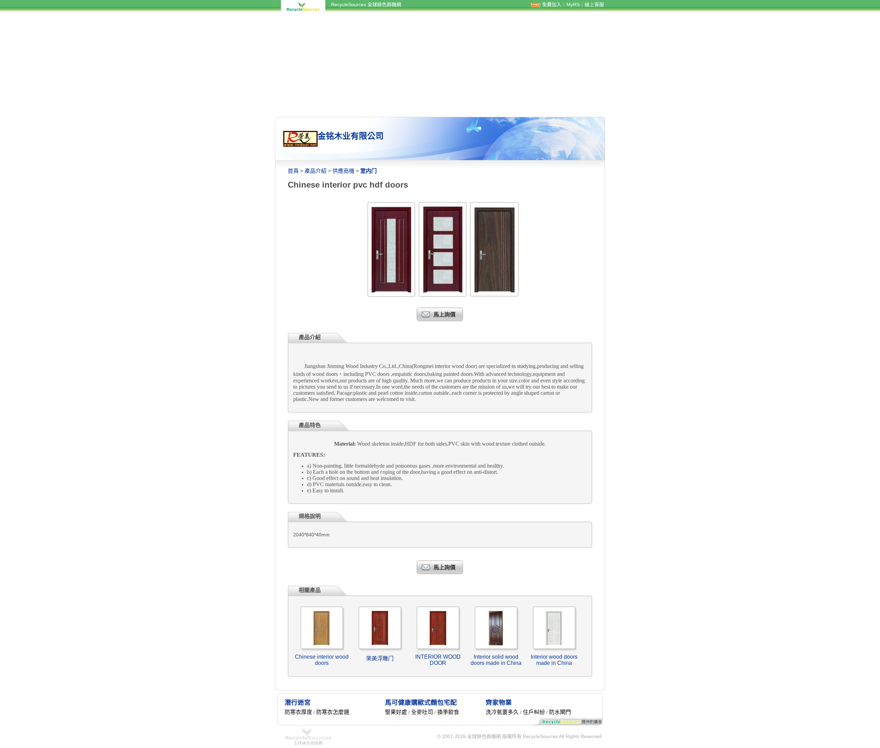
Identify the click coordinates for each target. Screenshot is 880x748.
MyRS (573, 4)
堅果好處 (396, 712)
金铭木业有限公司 (351, 136)
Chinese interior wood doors (322, 660)
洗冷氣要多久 (502, 712)
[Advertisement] (440, 64)
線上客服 (594, 4)
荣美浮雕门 (380, 658)
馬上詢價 (444, 314)
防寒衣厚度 (298, 712)
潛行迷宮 (298, 702)
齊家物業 (499, 702)
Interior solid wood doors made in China (496, 660)
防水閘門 (560, 712)
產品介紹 (316, 171)
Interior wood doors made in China (554, 660)
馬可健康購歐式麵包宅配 (421, 702)
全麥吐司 (422, 712)
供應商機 (343, 171)
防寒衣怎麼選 (332, 712)
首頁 (293, 171)
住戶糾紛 (534, 712)
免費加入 (551, 4)
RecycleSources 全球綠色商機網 (366, 4)
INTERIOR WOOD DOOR (438, 660)
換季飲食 (448, 712)
